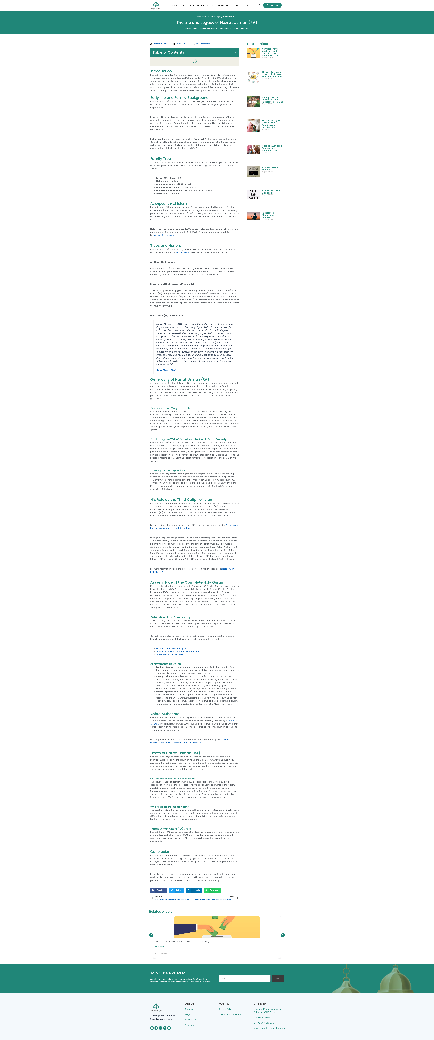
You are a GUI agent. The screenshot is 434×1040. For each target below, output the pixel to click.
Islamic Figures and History (240, 28)
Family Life (240, 5)
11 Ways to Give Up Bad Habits (271, 142)
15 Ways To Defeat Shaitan (271, 130)
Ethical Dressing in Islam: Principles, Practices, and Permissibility (271, 100)
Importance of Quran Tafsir (169, 645)
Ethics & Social (223, 5)
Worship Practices (202, 5)
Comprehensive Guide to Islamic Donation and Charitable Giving (270, 52)
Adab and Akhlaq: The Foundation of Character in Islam (273, 116)
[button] (259, 5)
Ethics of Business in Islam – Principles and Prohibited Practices (272, 68)
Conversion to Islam (164, 226)
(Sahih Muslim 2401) (166, 360)
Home (198, 16)
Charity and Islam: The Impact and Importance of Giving (272, 83)
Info (250, 5)
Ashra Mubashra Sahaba (220, 28)
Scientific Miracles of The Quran (171, 639)
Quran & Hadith (184, 5)
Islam (168, 5)
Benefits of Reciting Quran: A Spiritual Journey (178, 642)
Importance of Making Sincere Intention (269, 156)
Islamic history (183, 243)
